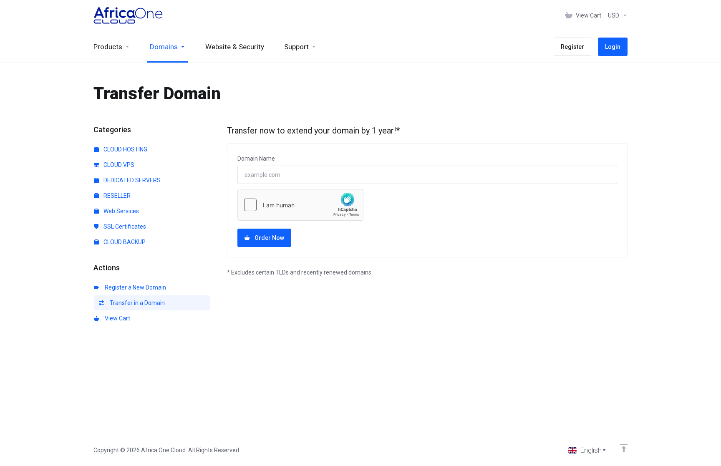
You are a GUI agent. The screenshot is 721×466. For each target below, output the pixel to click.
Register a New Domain (134, 287)
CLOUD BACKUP (124, 242)
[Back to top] (623, 448)
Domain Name (256, 158)
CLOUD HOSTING (124, 149)
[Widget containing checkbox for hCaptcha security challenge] (300, 205)
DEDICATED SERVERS (131, 180)
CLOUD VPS (118, 164)
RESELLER (116, 195)
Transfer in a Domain (136, 303)
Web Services (120, 211)
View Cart (116, 318)
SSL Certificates (124, 226)
